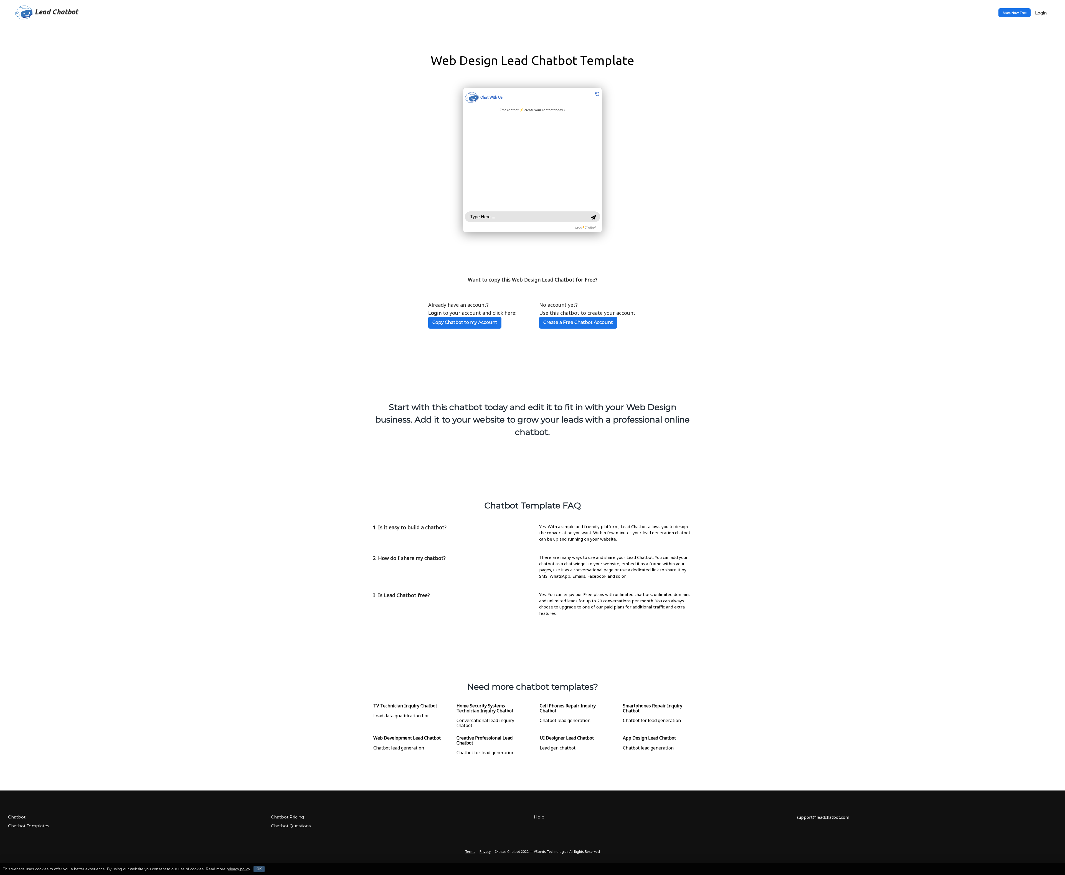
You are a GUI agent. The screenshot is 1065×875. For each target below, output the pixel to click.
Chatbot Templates (28, 825)
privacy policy (238, 869)
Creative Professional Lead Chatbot (485, 740)
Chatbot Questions (291, 825)
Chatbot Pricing (287, 817)
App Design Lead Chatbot (649, 738)
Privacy (485, 851)
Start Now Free (1014, 13)
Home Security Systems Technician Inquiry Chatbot (485, 708)
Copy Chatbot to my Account (464, 322)
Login (1041, 13)
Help (539, 817)
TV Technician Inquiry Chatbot (405, 706)
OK (259, 869)
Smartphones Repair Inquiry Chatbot (652, 708)
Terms (470, 851)
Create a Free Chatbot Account (578, 322)
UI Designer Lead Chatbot (567, 738)
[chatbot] (532, 160)
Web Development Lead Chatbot (407, 738)
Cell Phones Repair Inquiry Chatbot (568, 708)
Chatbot (17, 817)
